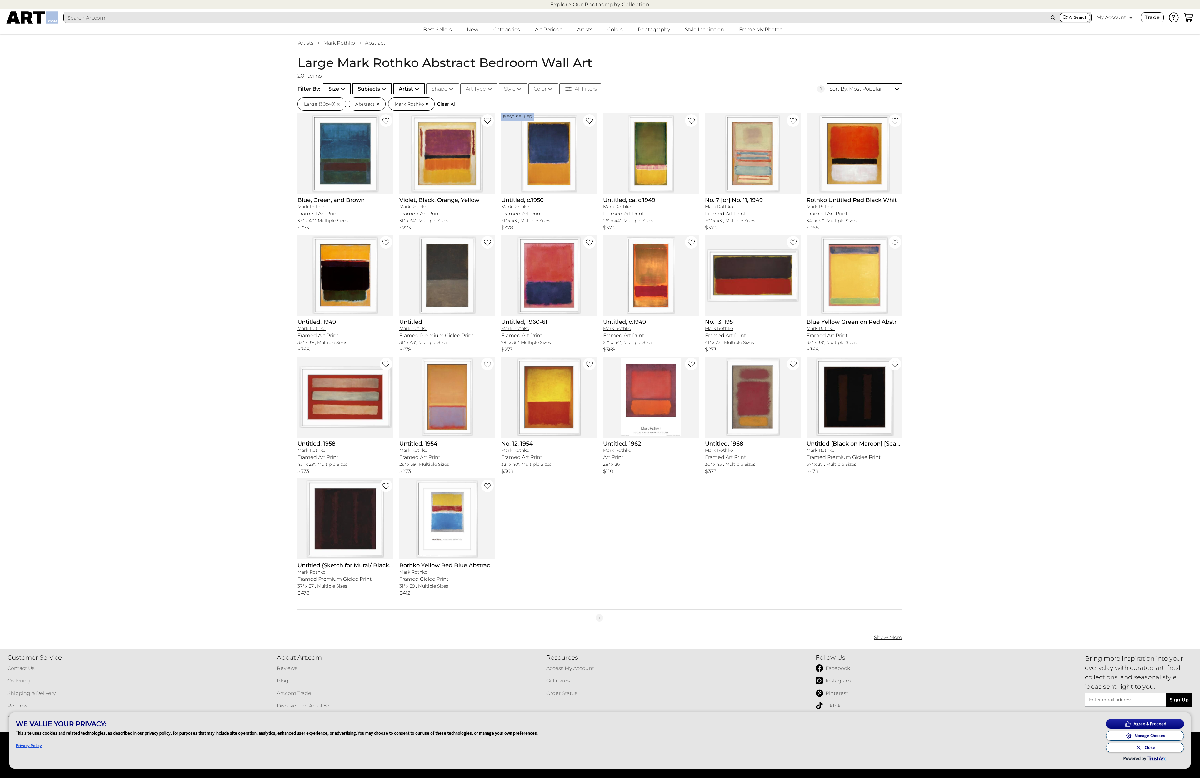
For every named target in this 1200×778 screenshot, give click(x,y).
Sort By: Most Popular (855, 89)
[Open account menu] (1131, 17)
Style (510, 89)
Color (540, 89)
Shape (440, 89)
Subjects (369, 89)
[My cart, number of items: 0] (1189, 17)
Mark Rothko (339, 43)
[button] (600, 4)
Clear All (447, 104)
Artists (305, 43)
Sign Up (1179, 699)
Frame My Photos (760, 29)
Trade (1152, 17)
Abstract (375, 43)
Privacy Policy (29, 745)
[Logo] (32, 17)
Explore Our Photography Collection (600, 4)
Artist (406, 89)
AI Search (1078, 17)
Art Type (476, 89)
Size (333, 89)
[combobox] (555, 18)
